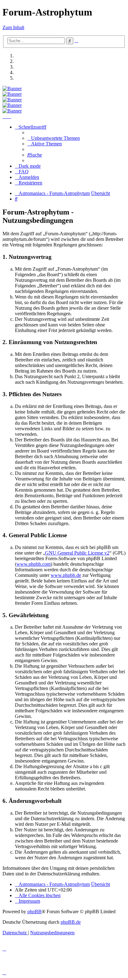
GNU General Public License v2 (77, 552)
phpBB (34, 911)
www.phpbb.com (33, 564)
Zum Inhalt (13, 27)
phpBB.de (71, 922)
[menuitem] (53, 138)
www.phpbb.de (66, 575)
